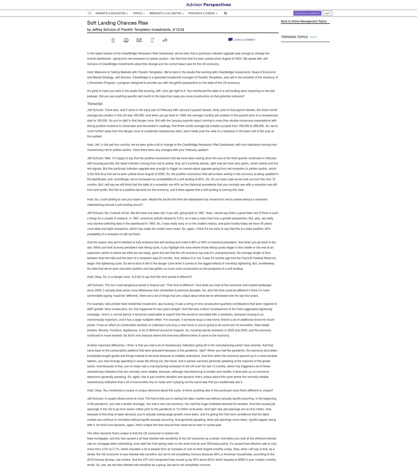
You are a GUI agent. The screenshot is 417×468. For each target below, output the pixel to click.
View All (312, 37)
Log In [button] (327, 13)
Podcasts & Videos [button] (202, 13)
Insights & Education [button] (111, 13)
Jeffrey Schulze (104, 29)
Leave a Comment (244, 39)
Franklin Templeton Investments (146, 29)
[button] (113, 40)
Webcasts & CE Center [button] (166, 13)
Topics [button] (138, 13)
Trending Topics (294, 36)
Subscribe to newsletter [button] (307, 13)
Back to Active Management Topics (304, 21)
